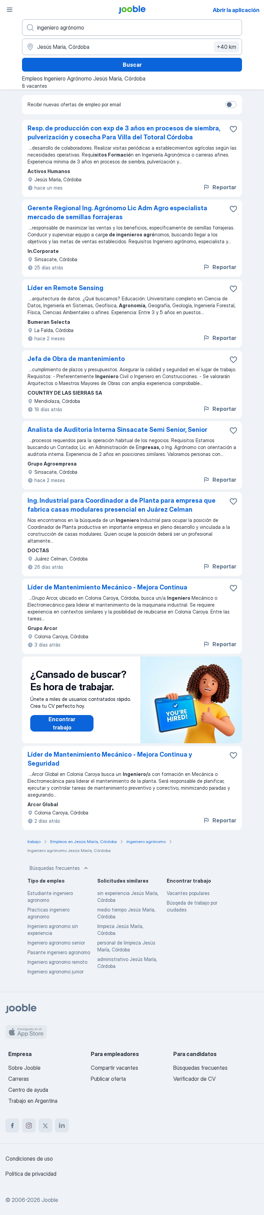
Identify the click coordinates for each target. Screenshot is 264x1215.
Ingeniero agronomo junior (56, 971)
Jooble (50, 1199)
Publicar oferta (108, 1078)
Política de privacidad (31, 1173)
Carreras (18, 1078)
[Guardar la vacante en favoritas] (233, 129)
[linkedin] (62, 1125)
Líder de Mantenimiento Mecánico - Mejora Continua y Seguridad (110, 759)
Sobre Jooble (24, 1067)
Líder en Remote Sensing (65, 287)
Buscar (132, 64)
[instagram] (29, 1125)
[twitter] (45, 1125)
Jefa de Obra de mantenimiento (76, 358)
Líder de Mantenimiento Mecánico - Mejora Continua (107, 587)
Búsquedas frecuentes (55, 868)
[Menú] (9, 10)
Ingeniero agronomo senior (56, 943)
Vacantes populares (188, 893)
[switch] (231, 104)
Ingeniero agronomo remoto (57, 962)
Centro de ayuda (28, 1089)
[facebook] (12, 1125)
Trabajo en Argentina (32, 1100)
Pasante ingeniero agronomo (59, 952)
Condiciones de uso (29, 1158)
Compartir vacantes (114, 1067)
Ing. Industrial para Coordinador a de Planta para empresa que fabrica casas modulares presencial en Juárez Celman (122, 505)
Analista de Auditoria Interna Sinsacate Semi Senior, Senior (117, 429)
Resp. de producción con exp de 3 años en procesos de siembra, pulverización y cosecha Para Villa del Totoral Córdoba (124, 133)
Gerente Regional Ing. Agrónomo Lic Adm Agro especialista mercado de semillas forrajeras (117, 212)
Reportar (224, 187)
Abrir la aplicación (236, 10)
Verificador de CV (194, 1078)
